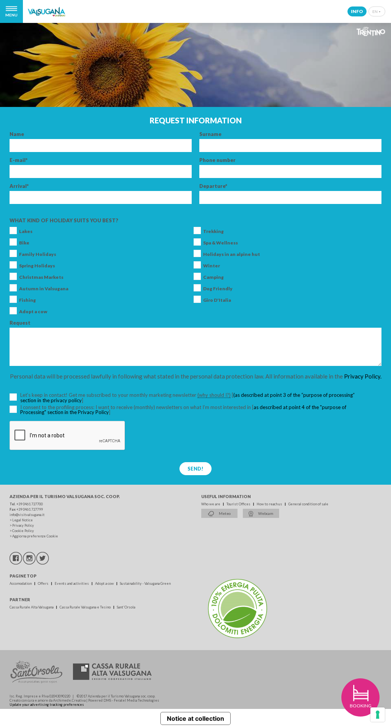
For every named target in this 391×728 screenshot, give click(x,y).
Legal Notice (22, 520)
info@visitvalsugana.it (27, 515)
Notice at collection (195, 718)
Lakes (25, 231)
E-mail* (18, 160)
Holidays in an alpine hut (231, 254)
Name (17, 134)
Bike (24, 243)
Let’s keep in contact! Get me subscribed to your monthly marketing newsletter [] (187, 398)
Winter (211, 266)
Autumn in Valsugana (43, 288)
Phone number (217, 160)
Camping (213, 277)
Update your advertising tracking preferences (47, 704)
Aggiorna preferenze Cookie (35, 536)
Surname (210, 134)
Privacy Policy (23, 525)
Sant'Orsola (126, 607)
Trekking (213, 231)
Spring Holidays (37, 266)
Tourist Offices (238, 504)
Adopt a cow (33, 311)
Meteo (224, 513)
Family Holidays (37, 254)
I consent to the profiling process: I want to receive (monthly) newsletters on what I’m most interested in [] (183, 410)
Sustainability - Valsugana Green (145, 583)
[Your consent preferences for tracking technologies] (377, 714)
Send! (195, 469)
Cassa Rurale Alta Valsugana (32, 607)
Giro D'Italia (217, 300)
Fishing (27, 300)
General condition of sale (308, 504)
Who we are (211, 504)
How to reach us (270, 504)
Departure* (213, 186)
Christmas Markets (41, 277)
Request (20, 322)
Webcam (265, 513)
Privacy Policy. (362, 376)
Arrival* (19, 186)
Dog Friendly (218, 288)
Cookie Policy (23, 531)
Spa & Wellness (220, 243)
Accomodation (21, 583)
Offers (43, 583)
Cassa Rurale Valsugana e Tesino (85, 607)
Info (357, 11)
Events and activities (72, 583)
